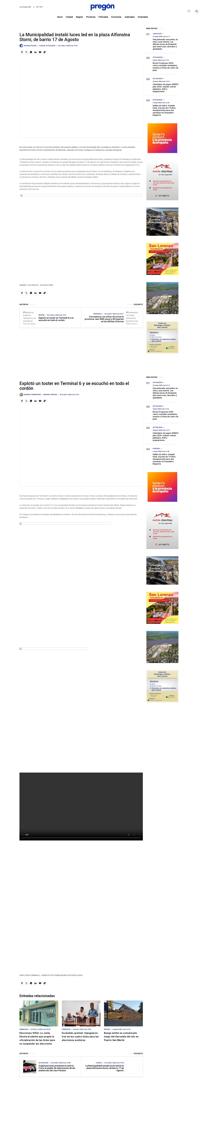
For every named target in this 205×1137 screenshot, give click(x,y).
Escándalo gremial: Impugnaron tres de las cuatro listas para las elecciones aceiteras (80, 1037)
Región (41, 315)
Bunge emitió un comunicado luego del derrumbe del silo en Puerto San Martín (121, 1037)
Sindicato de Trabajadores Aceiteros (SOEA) (62, 975)
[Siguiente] (132, 317)
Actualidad (50, 46)
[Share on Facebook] (22, 52)
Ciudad (42, 46)
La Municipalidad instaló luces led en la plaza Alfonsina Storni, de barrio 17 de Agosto (104, 1068)
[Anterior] (29, 317)
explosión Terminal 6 (30, 975)
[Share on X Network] (26, 52)
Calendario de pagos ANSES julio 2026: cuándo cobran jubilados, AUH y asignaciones (165, 88)
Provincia (97, 314)
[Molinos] (162, 297)
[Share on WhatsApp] (31, 52)
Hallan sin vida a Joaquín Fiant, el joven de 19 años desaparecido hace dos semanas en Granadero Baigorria (164, 110)
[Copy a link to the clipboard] (44, 52)
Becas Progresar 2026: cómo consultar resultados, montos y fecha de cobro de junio (165, 66)
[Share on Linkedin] (35, 52)
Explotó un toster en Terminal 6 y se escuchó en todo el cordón (56, 319)
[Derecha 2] (162, 258)
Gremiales (23, 1029)
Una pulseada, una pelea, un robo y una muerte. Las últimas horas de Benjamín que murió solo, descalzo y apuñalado (165, 44)
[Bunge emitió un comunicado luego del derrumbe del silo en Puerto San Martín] (123, 1013)
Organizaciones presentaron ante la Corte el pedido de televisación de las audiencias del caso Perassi (57, 1068)
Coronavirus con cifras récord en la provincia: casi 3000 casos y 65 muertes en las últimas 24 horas (104, 319)
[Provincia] (162, 138)
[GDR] (162, 221)
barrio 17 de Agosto (30, 285)
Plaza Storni (47, 285)
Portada (53, 394)
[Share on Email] (40, 52)
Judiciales (157, 34)
